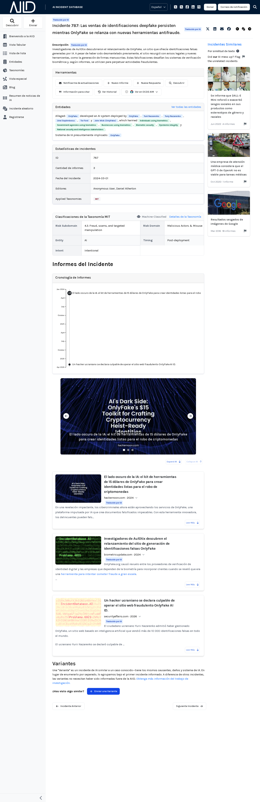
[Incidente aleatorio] (244, 29)
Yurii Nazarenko (151, 116)
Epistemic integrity (168, 125)
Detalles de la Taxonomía (185, 216)
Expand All (172, 461)
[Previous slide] (66, 416)
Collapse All (192, 461)
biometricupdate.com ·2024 (122, 554)
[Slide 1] (124, 450)
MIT (97, 199)
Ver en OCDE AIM (144, 91)
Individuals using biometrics (154, 120)
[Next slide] (190, 416)
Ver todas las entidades (186, 107)
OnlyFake (72, 116)
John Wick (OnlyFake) (105, 120)
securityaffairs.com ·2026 (120, 616)
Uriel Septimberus (66, 120)
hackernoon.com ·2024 (119, 497)
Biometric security (145, 125)
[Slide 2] (128, 450)
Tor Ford (84, 120)
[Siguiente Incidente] (250, 29)
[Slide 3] (132, 450)
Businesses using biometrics (116, 125)
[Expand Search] (253, 7)
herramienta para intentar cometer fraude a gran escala (98, 574)
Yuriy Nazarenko (173, 116)
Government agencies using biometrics (76, 125)
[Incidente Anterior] (238, 29)
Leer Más (190, 523)
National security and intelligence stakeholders (80, 129)
